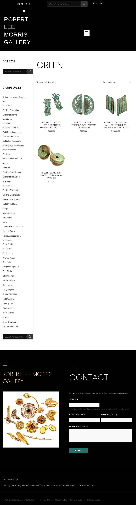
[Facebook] (18, 4)
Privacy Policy (46, 500)
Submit (78, 450)
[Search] (84, 4)
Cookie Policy (61, 500)
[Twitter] (22, 4)
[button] (87, 33)
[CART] (24, 10)
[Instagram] (30, 4)
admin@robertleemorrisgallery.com (114, 393)
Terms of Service (77, 500)
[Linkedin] (26, 4)
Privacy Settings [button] (94, 500)
